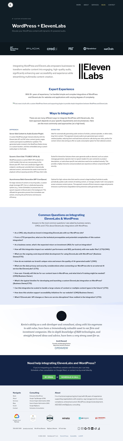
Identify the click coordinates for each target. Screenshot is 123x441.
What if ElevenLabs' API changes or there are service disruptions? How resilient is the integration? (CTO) (58, 297)
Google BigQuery (35, 405)
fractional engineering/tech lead (70, 396)
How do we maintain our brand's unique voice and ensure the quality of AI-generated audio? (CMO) (56, 261)
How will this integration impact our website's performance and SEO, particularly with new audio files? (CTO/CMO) (62, 249)
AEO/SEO (58, 405)
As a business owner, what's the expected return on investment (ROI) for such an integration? (53, 245)
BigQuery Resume (52, 428)
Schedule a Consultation (37, 408)
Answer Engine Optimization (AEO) (40, 401)
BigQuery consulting (72, 405)
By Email (49, 377)
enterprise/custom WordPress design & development (83, 402)
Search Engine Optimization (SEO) (39, 403)
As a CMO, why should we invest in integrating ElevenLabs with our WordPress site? (49, 233)
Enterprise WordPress (36, 396)
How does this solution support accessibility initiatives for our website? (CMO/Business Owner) (54, 292)
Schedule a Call (69, 377)
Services (95, 5)
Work (78, 5)
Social (14, 405)
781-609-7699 (17, 428)
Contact (111, 5)
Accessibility (73, 436)
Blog (103, 5)
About (86, 5)
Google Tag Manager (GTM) (38, 398)
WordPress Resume (39, 428)
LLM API (80, 436)
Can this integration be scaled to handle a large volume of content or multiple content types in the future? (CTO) (61, 288)
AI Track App (62, 428)
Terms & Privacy (64, 436)
